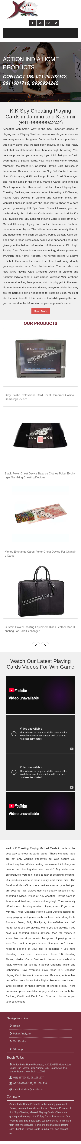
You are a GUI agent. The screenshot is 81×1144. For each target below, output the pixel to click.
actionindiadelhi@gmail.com (27, 1089)
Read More (40, 311)
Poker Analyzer (22, 1033)
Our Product (20, 1041)
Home (16, 1025)
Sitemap (18, 1049)
